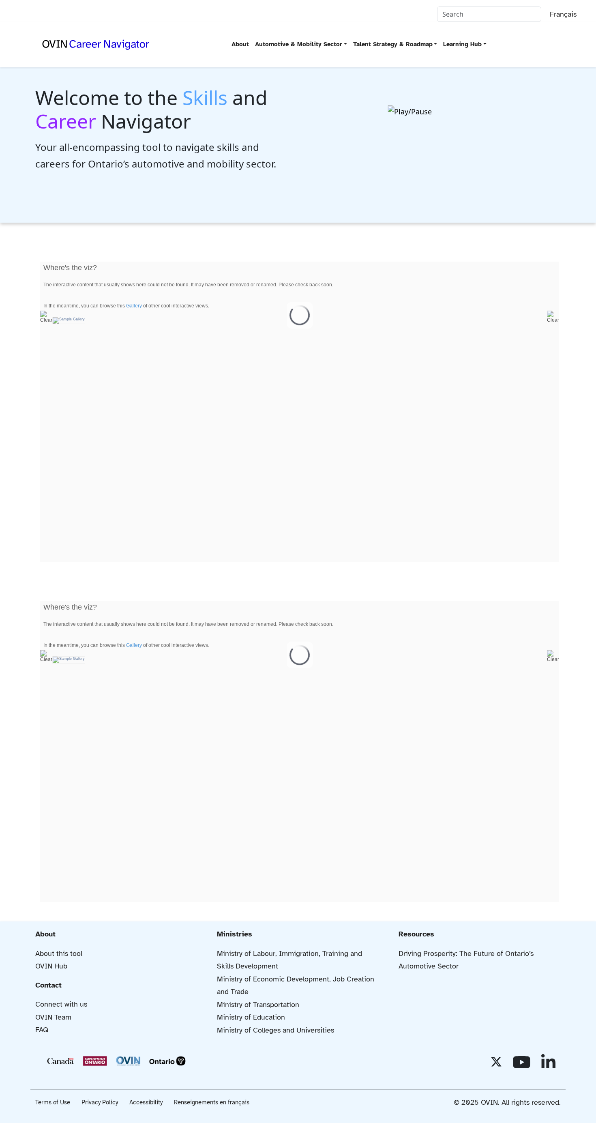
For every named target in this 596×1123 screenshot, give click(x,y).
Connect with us (61, 1004)
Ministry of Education (251, 1017)
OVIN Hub (51, 966)
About (240, 44)
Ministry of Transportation (258, 1004)
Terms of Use (52, 1102)
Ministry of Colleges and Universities (275, 1030)
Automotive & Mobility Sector (298, 44)
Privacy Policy (99, 1102)
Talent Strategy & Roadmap (393, 44)
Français (563, 14)
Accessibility (146, 1102)
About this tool (58, 953)
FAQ (42, 1029)
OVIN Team (53, 1017)
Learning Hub (462, 44)
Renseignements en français (211, 1102)
